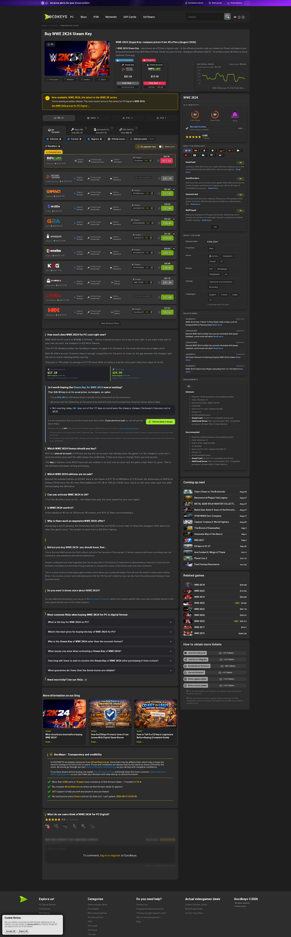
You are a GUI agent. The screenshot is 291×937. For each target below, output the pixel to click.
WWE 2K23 (215, 591)
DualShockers (192, 178)
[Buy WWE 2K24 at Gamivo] (59, 191)
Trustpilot (133, 782)
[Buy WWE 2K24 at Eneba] (59, 251)
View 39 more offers (110, 323)
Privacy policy (240, 906)
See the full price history (129, 428)
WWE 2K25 (215, 603)
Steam (132, 42)
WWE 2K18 (215, 585)
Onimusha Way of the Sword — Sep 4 (215, 534)
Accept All (10, 931)
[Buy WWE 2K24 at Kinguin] (59, 236)
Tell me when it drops (162, 421)
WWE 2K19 (215, 597)
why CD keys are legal (104, 772)
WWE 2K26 (215, 621)
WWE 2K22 (215, 609)
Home (43, 26)
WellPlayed (191, 210)
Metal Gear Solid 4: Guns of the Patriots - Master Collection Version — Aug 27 (215, 510)
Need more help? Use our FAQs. (65, 679)
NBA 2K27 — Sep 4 (215, 540)
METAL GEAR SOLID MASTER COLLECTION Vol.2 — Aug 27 (215, 504)
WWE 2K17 (215, 627)
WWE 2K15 (215, 633)
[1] (47, 825)
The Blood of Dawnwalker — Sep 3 (215, 528)
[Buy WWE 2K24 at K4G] (59, 266)
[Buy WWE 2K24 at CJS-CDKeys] (59, 295)
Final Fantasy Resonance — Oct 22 (215, 565)
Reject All (23, 931)
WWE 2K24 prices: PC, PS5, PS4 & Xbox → (229, 88)
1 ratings (206, 138)
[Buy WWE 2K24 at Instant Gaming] (59, 177)
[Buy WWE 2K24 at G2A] (59, 221)
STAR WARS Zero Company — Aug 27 (215, 516)
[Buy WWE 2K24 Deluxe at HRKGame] (59, 310)
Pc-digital (53, 26)
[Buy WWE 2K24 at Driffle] (59, 206)
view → (241, 128)
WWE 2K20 (215, 615)
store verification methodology (101, 767)
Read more (213, 188)
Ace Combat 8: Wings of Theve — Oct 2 (215, 552)
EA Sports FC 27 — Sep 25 (215, 546)
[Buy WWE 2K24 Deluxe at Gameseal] (59, 280)
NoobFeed (190, 162)
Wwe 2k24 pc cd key (70, 26)
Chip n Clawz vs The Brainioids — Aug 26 (215, 492)
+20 (215, 227)
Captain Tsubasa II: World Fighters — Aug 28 (215, 522)
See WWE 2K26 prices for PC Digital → (71, 106)
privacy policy (33, 924)
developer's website (100, 599)
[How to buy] (174, 189)
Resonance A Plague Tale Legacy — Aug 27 (215, 498)
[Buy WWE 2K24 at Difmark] (60, 159)
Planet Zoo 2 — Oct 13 (215, 558)
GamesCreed (192, 194)
